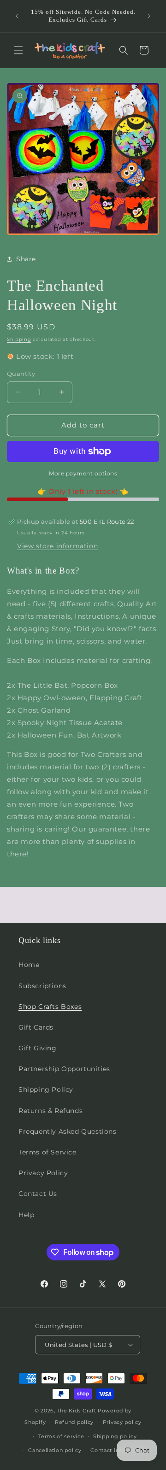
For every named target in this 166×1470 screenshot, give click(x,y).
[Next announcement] (149, 16)
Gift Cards (35, 1027)
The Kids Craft (76, 1410)
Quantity (21, 373)
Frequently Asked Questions (67, 1131)
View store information (57, 546)
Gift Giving (37, 1048)
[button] (18, 50)
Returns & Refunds (50, 1111)
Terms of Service (47, 1152)
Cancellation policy (54, 1450)
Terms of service (61, 1436)
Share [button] (26, 259)
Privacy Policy (43, 1173)
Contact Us (37, 1193)
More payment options (83, 473)
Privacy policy (122, 1422)
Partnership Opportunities (64, 1069)
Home (28, 964)
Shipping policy (115, 1436)
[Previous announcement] (17, 16)
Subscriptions (42, 986)
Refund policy (74, 1422)
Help (26, 1215)
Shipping (19, 339)
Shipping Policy (45, 1089)
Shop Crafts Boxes (50, 1006)
